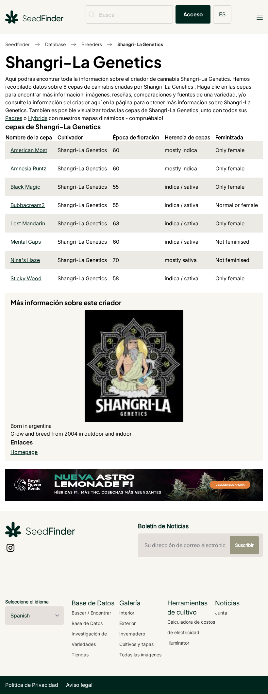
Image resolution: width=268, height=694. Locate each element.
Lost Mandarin (27, 223)
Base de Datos (87, 623)
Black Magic (25, 186)
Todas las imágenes (140, 654)
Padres (13, 118)
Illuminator (178, 643)
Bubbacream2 (27, 205)
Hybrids (37, 118)
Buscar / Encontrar (91, 613)
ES (222, 14)
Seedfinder (17, 44)
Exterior (127, 623)
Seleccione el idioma (27, 601)
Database (55, 44)
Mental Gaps (25, 241)
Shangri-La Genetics (140, 44)
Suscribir (244, 545)
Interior (126, 613)
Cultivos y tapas (136, 644)
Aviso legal (79, 685)
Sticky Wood (26, 278)
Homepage (24, 452)
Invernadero (132, 633)
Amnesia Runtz (28, 168)
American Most (28, 150)
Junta (221, 613)
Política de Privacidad (31, 685)
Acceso (193, 14)
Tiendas (80, 654)
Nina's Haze (25, 260)
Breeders (91, 44)
